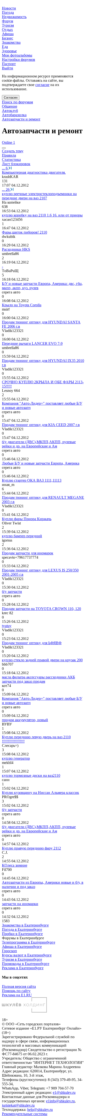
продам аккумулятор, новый (25, 720)
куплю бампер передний (22, 536)
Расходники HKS (16, 249)
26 (6, 189)
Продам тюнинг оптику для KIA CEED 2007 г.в (41, 425)
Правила (9, 155)
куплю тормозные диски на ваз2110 (31, 775)
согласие (42, 85)
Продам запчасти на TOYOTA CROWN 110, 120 (41, 609)
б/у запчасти (12, 592)
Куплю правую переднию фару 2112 (31, 848)
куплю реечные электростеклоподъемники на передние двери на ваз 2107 (39, 196)
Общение (9, 106)
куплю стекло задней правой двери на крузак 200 (42, 660)
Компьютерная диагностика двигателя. (34, 172)
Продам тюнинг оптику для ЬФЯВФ (32, 643)
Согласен (10, 97)
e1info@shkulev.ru (60, 1101)
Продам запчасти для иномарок (27, 553)
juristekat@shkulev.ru (18, 1105)
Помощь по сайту (16, 991)
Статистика (11, 160)
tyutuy (6, 626)
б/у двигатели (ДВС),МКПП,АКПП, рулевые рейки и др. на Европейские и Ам (39, 444)
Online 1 (8, 142)
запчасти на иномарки (20, 904)
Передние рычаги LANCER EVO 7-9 (32, 343)
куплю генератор (16, 758)
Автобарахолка (14, 115)
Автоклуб (10, 111)
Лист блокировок (16, 164)
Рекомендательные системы (24, 1114)
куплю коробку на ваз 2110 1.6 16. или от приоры (42, 215)
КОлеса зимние (14, 865)
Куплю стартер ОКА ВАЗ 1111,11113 (31, 480)
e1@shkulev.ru (64, 1092)
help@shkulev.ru (40, 1110)
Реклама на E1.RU (17, 995)
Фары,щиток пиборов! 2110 (24, 232)
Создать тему (12, 151)
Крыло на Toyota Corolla (21, 305)
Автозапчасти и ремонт (21, 119)
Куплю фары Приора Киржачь (26, 519)
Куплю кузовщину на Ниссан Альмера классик (40, 793)
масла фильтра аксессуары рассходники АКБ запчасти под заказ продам (38, 679)
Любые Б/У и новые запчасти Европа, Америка (40, 463)
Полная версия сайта (19, 986)
